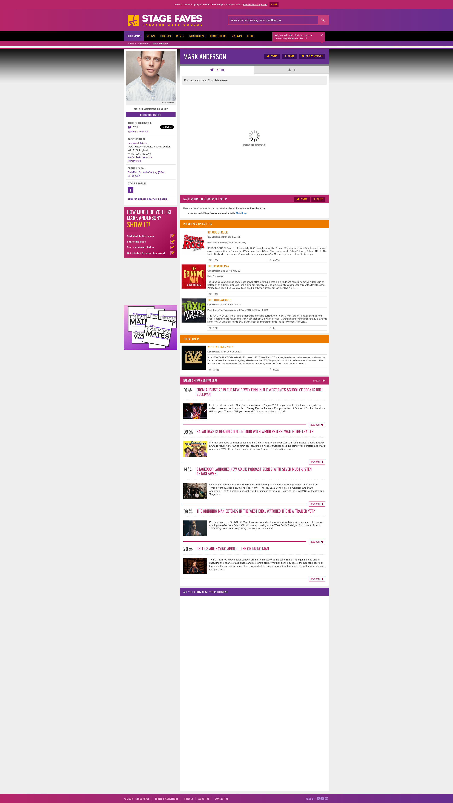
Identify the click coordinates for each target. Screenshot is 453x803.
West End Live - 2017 (220, 347)
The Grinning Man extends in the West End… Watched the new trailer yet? (256, 511)
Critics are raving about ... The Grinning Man (233, 548)
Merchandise (197, 36)
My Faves (237, 36)
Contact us (221, 798)
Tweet (274, 56)
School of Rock (217, 232)
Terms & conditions (166, 798)
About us (203, 798)
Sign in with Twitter (150, 114)
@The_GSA (134, 176)
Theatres (165, 36)
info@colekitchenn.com (140, 157)
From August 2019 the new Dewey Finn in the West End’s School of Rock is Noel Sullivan (260, 392)
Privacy (188, 798)
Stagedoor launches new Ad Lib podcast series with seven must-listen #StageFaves (254, 471)
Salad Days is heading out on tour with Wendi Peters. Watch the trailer (255, 431)
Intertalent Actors (137, 143)
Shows (151, 36)
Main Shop (241, 213)
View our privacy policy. (255, 4)
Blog (250, 36)
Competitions (218, 36)
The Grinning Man (218, 266)
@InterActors (134, 161)
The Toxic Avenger (218, 300)
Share (291, 56)
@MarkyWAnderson (138, 131)
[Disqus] (254, 645)
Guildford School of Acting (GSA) (146, 172)
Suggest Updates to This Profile (147, 199)
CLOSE (274, 4)
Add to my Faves (314, 56)
